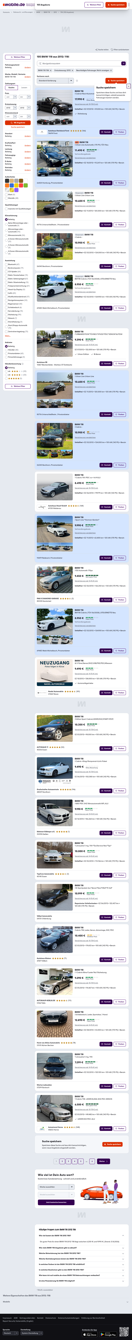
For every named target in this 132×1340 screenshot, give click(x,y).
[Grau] (16, 180)
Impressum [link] (7, 1318)
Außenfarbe (10, 177)
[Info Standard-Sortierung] (77, 81)
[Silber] (7, 190)
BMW (38, 12)
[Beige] (11, 180)
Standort (8, 133)
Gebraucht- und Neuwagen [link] (23, 12)
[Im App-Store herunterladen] (90, 1334)
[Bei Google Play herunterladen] (108, 1334)
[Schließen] (129, 86)
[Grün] (25, 185)
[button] (18, 66)
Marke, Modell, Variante (15, 74)
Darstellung (25, 1330)
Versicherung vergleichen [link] (85, 158)
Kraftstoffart (10, 143)
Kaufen (11, 87)
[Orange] (7, 185)
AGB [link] (15, 1318)
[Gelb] (16, 185)
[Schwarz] (7, 180)
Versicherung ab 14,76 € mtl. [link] (86, 345)
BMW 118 (47, 12)
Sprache (6, 1330)
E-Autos (8, 161)
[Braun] (21, 180)
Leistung (8, 149)
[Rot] (21, 185)
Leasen (24, 87)
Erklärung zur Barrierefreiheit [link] (93, 1318)
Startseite (6, 12)
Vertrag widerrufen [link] (27, 1318)
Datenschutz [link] (51, 1318)
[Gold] (11, 190)
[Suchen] (123, 63)
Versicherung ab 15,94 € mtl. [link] (86, 814)
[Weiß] (25, 180)
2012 (55, 12)
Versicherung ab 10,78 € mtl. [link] (86, 104)
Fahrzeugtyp (10, 155)
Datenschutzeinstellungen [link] (68, 1318)
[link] (102, 49)
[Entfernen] (50, 70)
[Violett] (16, 190)
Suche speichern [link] (18, 127)
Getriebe (9, 167)
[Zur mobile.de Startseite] (24, 4)
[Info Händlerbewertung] (23, 364)
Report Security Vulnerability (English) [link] (18, 1321)
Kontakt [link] (40, 1318)
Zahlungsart (10, 84)
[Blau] (11, 185)
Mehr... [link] (7, 336)
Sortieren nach (43, 76)
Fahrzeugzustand (12, 65)
